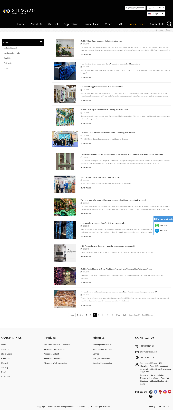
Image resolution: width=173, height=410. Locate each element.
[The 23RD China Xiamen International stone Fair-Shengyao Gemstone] (65, 139)
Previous (80, 315)
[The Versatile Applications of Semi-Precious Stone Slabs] (65, 94)
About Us (36, 24)
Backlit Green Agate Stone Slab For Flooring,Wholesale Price (104, 110)
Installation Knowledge (12, 53)
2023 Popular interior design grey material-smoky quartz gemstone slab (108, 246)
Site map (4, 367)
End (124, 315)
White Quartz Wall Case (102, 345)
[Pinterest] (169, 392)
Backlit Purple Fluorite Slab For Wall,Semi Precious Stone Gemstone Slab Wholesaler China (116, 269)
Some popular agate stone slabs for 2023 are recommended (103, 223)
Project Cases (8, 63)
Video (108, 24)
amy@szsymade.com (136, 8)
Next (118, 315)
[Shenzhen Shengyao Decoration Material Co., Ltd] (19, 10)
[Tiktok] (151, 392)
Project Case (91, 24)
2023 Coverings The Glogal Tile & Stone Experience (100, 177)
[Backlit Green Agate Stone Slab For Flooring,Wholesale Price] (65, 117)
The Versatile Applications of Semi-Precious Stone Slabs (102, 87)
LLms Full (167, 406)
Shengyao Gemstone (101, 358)
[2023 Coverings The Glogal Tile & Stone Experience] (65, 184)
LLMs (3, 372)
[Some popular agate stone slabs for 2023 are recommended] (65, 230)
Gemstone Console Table (54, 349)
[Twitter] (151, 396)
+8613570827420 (158, 8)
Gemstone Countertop (53, 358)
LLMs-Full (5, 377)
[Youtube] (160, 392)
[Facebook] (155, 392)
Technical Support (10, 48)
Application (71, 24)
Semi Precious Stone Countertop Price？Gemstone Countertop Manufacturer (110, 64)
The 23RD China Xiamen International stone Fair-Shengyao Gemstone (108, 133)
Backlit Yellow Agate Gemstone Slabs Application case (101, 41)
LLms (159, 406)
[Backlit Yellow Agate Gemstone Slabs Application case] (65, 48)
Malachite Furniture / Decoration (57, 345)
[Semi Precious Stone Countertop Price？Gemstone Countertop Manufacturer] (65, 71)
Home (21, 24)
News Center (137, 24)
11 (112, 315)
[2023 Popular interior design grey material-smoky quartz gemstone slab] (65, 253)
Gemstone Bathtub (51, 354)
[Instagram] (165, 392)
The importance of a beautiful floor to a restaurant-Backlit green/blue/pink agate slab (113, 200)
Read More (86, 54)
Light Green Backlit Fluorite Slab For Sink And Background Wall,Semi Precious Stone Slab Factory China (122, 154)
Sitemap (152, 406)
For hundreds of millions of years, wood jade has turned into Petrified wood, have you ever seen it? (119, 292)
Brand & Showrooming (102, 363)
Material (52, 24)
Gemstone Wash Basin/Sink (55, 363)
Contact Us (157, 24)
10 (107, 315)
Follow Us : (142, 391)
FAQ (120, 24)
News (6, 68)
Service (96, 354)
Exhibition (7, 58)
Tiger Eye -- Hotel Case (102, 349)
